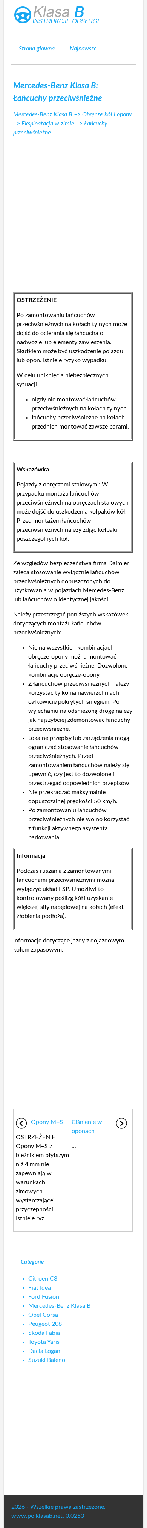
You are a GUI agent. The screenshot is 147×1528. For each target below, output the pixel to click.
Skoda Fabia (44, 1333)
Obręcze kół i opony (107, 114)
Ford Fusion (43, 1297)
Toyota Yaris (44, 1342)
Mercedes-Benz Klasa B (42, 114)
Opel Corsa (43, 1315)
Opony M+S (47, 1122)
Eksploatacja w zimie (47, 123)
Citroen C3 (42, 1279)
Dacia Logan (44, 1351)
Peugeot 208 (45, 1324)
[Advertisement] (73, 212)
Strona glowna (37, 49)
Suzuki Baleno (46, 1360)
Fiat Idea (39, 1288)
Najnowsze (83, 49)
